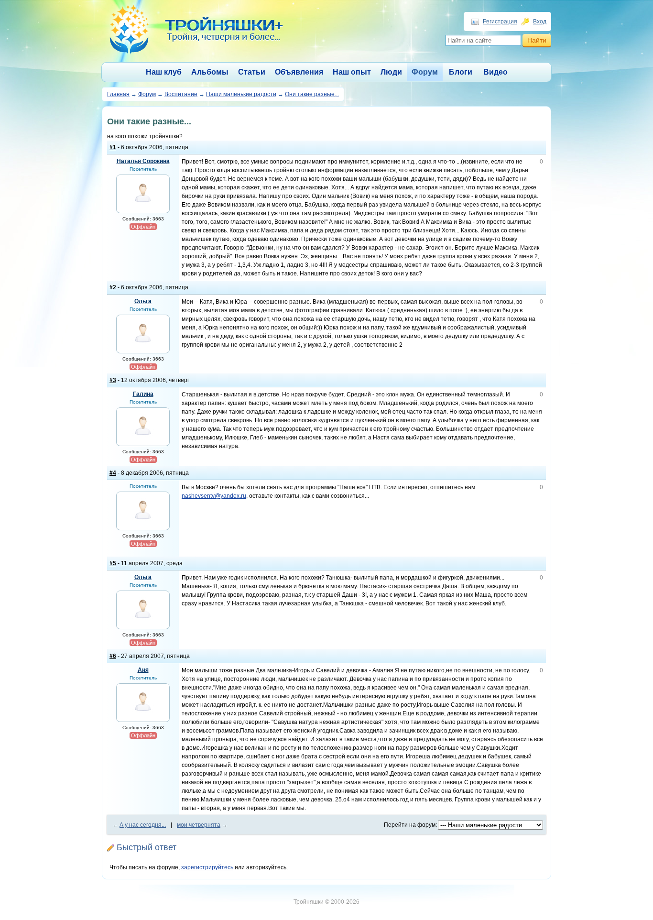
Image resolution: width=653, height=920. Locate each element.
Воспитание (180, 94)
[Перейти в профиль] (143, 206)
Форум (425, 72)
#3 (112, 380)
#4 (112, 473)
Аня (143, 670)
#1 (112, 147)
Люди (391, 72)
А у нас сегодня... (143, 824)
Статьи (251, 72)
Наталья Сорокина (143, 161)
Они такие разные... (312, 94)
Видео (495, 72)
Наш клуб (164, 72)
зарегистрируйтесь (207, 867)
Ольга (143, 301)
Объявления (299, 72)
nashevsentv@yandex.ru (214, 496)
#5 (112, 563)
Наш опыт (352, 72)
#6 (112, 656)
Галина (143, 394)
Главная (118, 94)
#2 (112, 287)
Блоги (460, 72)
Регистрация (500, 21)
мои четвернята (198, 824)
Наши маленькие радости (241, 94)
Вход (539, 21)
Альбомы (210, 72)
